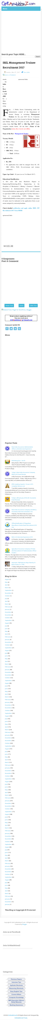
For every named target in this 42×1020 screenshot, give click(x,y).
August (7, 579)
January (7, 609)
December (8, 612)
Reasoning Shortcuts (16, 988)
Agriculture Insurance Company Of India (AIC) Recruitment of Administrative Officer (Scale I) (24, 551)
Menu (5, 8)
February (7, 607)
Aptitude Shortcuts (16, 985)
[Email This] (7, 246)
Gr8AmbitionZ (12, 1015)
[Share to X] (10, 246)
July (6, 598)
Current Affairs (16, 994)
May (6, 582)
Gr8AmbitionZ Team (21, 1018)
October (7, 596)
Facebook (7, 328)
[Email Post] (4, 246)
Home (21, 305)
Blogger (24, 924)
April (6, 585)
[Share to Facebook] (12, 246)
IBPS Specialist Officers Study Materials (16, 1001)
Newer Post (9, 305)
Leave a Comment (10, 75)
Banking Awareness (16, 1005)
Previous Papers (16, 979)
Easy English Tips (16, 991)
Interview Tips (16, 982)
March (7, 587)
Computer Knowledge (16, 997)
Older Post (33, 305)
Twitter (11, 328)
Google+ (15, 328)
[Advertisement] (21, 31)
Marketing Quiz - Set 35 (18, 460)
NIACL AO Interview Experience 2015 (22, 537)
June (6, 628)
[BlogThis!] (8, 246)
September (8, 590)
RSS (19, 328)
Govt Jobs (27, 72)
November (8, 593)
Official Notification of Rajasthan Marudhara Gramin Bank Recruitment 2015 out (24, 525)
